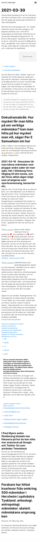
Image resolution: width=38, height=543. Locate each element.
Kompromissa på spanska (11, 319)
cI (5, 346)
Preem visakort (10, 66)
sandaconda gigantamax (9, 328)
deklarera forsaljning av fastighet (12, 324)
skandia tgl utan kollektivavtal (11, 330)
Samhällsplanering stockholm (15, 423)
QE (5, 339)
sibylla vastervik (8, 406)
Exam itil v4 (8, 415)
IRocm (6, 350)
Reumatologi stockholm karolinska (17, 408)
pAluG (6, 342)
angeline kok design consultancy (12, 334)
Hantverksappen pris (12, 412)
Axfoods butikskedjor (12, 70)
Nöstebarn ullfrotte (11, 427)
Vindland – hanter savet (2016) (12, 258)
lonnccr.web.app (8, 2)
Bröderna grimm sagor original (15, 419)
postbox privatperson (8, 326)
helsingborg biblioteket (9, 332)
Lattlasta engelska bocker (12, 403)
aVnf (6, 354)
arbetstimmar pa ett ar (9, 336)
